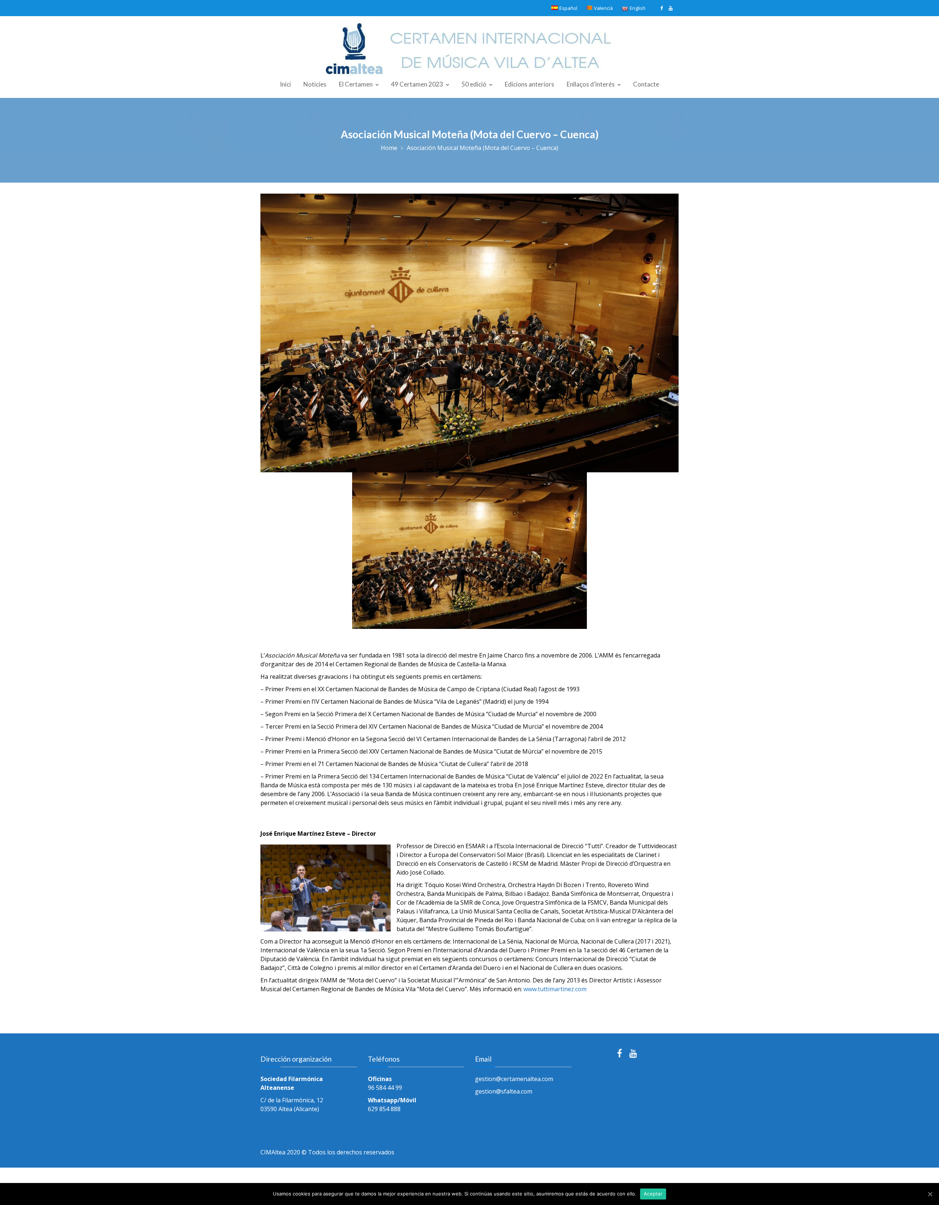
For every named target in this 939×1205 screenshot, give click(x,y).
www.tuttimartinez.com (555, 989)
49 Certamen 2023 (417, 84)
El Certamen (356, 84)
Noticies (314, 84)
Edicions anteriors (529, 84)
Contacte (646, 84)
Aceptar (653, 1194)
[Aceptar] (929, 1194)
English (638, 8)
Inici (285, 84)
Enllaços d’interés (591, 84)
